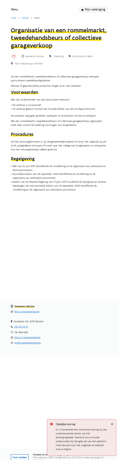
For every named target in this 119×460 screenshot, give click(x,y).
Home (13, 18)
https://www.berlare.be (27, 337)
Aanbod (25, 18)
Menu (14, 9)
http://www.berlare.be (26, 311)
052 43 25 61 (21, 326)
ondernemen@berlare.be (27, 342)
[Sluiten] (112, 424)
